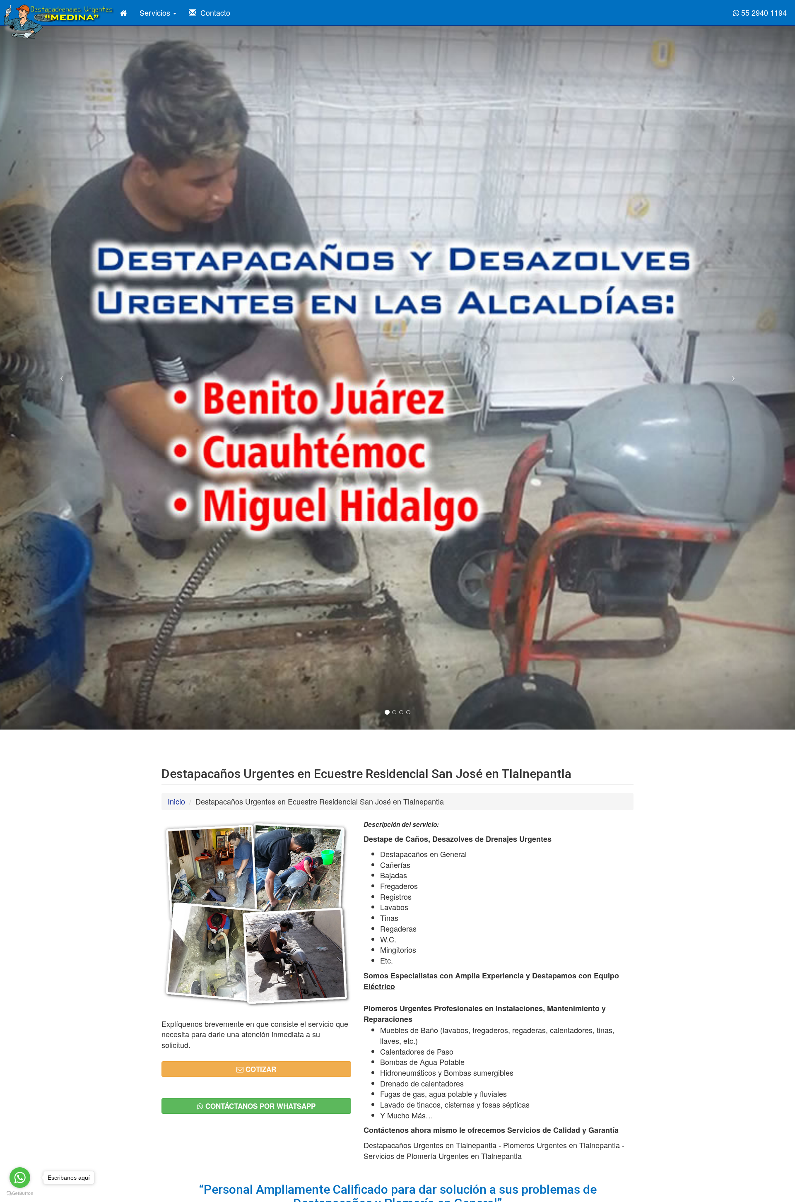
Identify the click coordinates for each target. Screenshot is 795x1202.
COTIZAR (259, 1069)
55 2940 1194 (763, 12)
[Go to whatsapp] (20, 1177)
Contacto (213, 12)
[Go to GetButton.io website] (20, 1193)
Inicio (176, 801)
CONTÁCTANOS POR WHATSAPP (259, 1106)
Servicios (156, 12)
